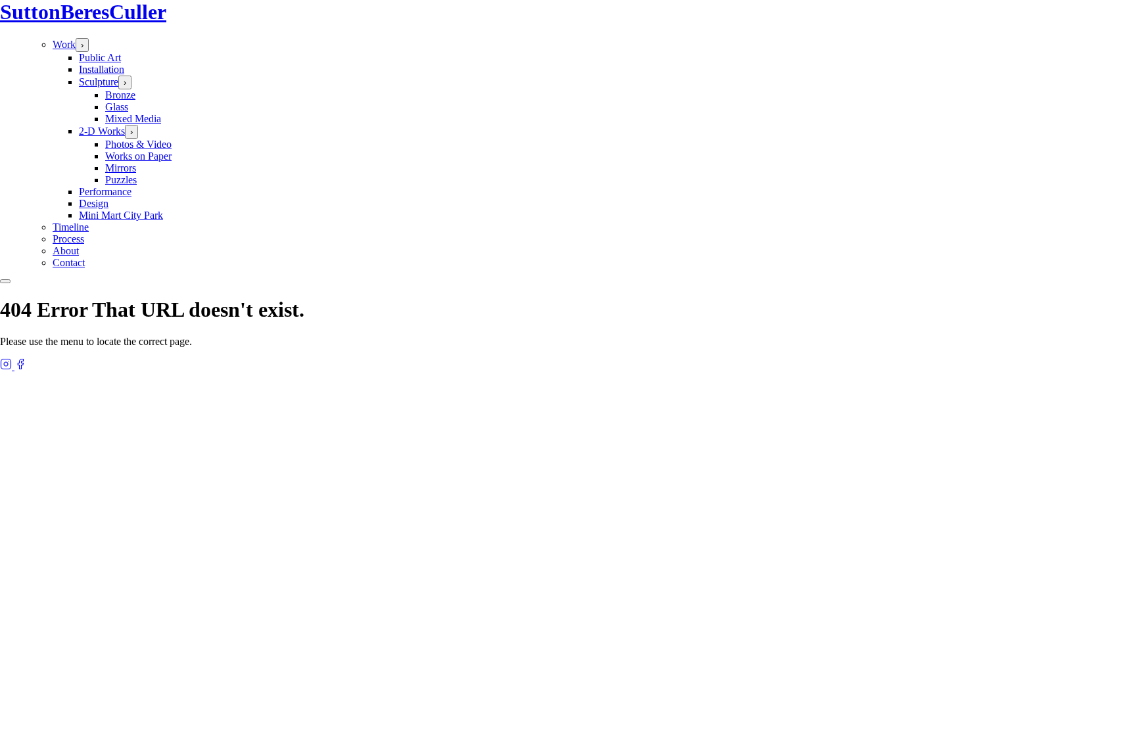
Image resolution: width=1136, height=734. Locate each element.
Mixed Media (133, 118)
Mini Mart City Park (121, 215)
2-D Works (102, 131)
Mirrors (120, 167)
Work (64, 44)
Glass (116, 106)
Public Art (100, 57)
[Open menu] (5, 281)
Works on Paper (138, 156)
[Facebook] (20, 366)
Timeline (71, 227)
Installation (101, 69)
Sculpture (98, 81)
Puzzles (121, 179)
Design (93, 203)
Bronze (120, 95)
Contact (69, 262)
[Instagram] (7, 366)
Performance (105, 191)
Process (68, 238)
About (66, 250)
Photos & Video (138, 144)
